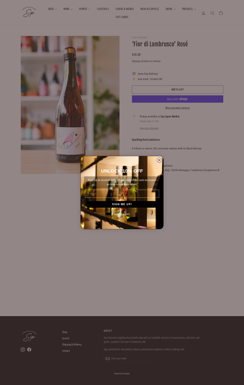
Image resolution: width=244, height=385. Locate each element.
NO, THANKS (122, 214)
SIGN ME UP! (122, 204)
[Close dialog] (159, 160)
